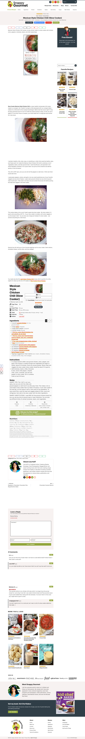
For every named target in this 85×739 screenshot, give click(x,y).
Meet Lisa (32, 724)
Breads (32, 9)
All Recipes (65, 722)
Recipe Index (48, 5)
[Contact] (61, 2)
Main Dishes (67, 9)
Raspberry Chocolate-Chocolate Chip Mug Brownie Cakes (18, 485)
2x (48, 320)
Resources (32, 728)
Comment (14, 522)
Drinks (19, 9)
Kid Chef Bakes (66, 724)
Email (34, 540)
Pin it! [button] (39, 297)
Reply (51, 554)
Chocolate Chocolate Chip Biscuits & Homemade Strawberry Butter (30, 639)
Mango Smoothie (43, 667)
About (23, 737)
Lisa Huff (21, 20)
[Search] (75, 65)
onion (17, 326)
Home (31, 722)
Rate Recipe (57, 22)
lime (13, 343)
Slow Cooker (19, 458)
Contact (31, 726)
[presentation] (15, 624)
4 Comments (37, 20)
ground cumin (23, 348)
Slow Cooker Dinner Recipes (38, 280)
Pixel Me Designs (74, 737)
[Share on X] (26, 28)
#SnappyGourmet (40, 414)
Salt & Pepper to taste (18, 352)
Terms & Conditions (34, 732)
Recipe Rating (14, 516)
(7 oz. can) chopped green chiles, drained (24, 341)
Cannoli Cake (72, 89)
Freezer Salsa (43, 637)
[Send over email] (42, 28)
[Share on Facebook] (19, 28)
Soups (60, 9)
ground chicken (21, 323)
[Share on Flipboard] (34, 28)
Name (13, 540)
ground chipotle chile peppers (28, 346)
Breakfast (39, 9)
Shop (62, 5)
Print (39, 294)
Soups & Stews (25, 458)
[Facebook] (50, 2)
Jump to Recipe (29, 22)
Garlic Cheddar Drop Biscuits (15, 667)
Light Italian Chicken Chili (27, 279)
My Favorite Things (67, 728)
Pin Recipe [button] (49, 22)
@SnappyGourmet (28, 414)
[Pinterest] (55, 2)
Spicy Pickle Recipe (62, 90)
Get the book (12, 711)
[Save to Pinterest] (11, 28)
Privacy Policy (33, 730)
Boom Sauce (27, 667)
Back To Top (33, 737)
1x (46, 320)
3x (50, 320)
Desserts (75, 9)
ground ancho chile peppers (27, 344)
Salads (46, 9)
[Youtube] (58, 2)
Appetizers (26, 9)
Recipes (14, 458)
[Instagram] (53, 2)
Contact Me (74, 5)
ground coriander (24, 350)
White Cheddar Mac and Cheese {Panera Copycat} (72, 113)
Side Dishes (53, 9)
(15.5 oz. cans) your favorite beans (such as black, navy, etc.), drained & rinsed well (22, 337)
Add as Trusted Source (40, 22)
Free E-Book (65, 726)
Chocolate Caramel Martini (46, 484)
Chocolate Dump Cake (62, 112)
